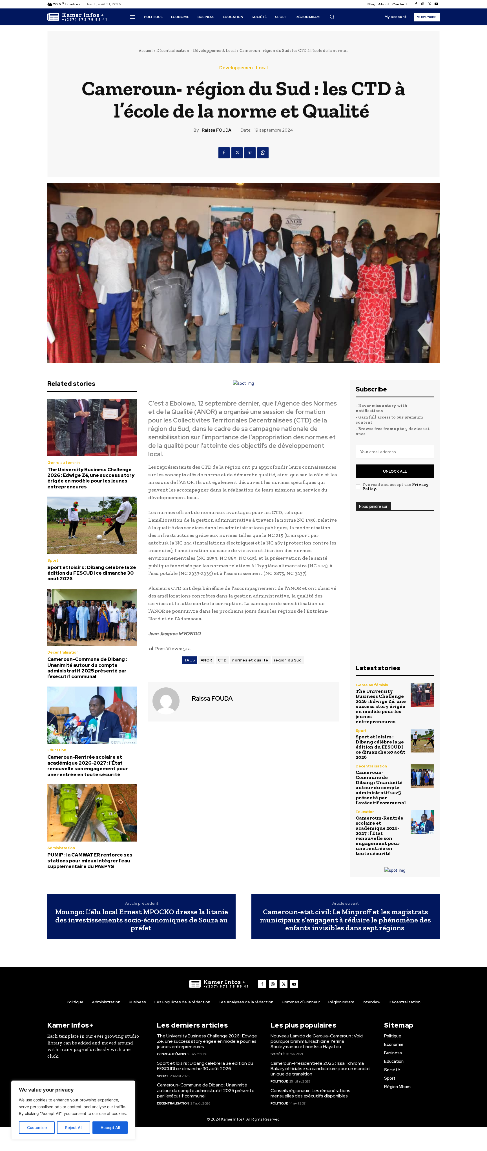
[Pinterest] (250, 152)
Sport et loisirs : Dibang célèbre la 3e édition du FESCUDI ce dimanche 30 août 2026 (91, 573)
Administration (61, 848)
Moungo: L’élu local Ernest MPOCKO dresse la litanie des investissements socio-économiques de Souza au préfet (141, 920)
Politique (279, 1081)
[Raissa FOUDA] (169, 700)
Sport (52, 560)
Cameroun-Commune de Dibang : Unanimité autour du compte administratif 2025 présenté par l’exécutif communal (87, 667)
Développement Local (214, 50)
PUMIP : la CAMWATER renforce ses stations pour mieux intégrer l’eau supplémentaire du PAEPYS (89, 860)
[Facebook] (416, 4)
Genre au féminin (63, 462)
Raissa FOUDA (216, 130)
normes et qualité (250, 660)
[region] (73, 1110)
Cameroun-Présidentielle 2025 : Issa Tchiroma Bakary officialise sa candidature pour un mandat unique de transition (320, 1068)
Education (56, 750)
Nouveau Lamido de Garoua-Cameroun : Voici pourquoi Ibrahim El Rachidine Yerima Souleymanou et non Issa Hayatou (317, 1041)
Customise (37, 1127)
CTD (222, 660)
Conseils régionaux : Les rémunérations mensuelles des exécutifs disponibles (310, 1093)
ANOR (206, 660)
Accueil (145, 50)
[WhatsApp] (263, 152)
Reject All (73, 1127)
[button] (332, 16)
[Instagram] (422, 4)
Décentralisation (172, 50)
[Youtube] (436, 4)
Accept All (110, 1127)
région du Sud (288, 660)
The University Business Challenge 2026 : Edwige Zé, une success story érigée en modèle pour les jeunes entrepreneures (90, 478)
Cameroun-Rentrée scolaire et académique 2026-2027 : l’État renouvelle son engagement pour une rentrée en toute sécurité (87, 765)
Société (278, 1054)
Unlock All (395, 471)
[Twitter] (429, 4)
